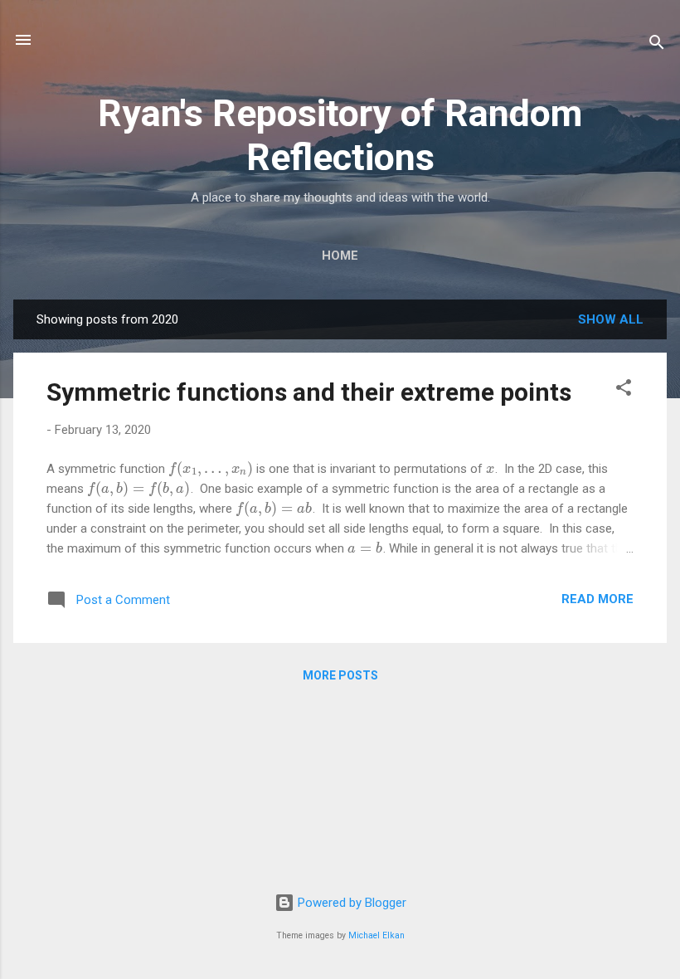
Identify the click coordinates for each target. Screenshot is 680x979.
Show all (611, 319)
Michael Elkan (376, 935)
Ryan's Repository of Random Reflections (340, 135)
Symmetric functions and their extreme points (308, 392)
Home (340, 255)
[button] (624, 390)
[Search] (657, 45)
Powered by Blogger (350, 902)
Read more (597, 599)
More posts (340, 675)
